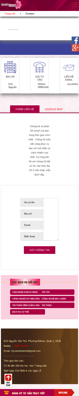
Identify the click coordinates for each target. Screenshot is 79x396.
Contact (30, 13)
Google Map (53, 109)
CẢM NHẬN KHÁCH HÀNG (25, 292)
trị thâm (46, 305)
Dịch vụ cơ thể (20, 312)
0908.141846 (21, 346)
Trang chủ (10, 13)
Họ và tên (29, 202)
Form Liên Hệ (25, 109)
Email (27, 225)
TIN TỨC (46, 292)
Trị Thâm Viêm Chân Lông (26, 305)
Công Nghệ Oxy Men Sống (26, 299)
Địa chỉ (28, 213)
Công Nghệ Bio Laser (54, 299)
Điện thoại (29, 236)
